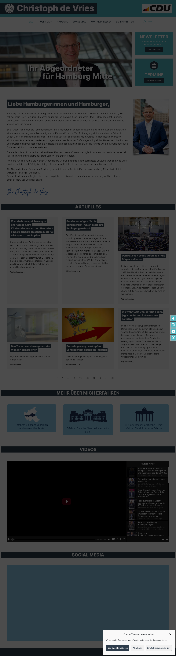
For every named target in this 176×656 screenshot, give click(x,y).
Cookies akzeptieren (118, 648)
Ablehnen (137, 648)
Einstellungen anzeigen (158, 648)
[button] (170, 634)
